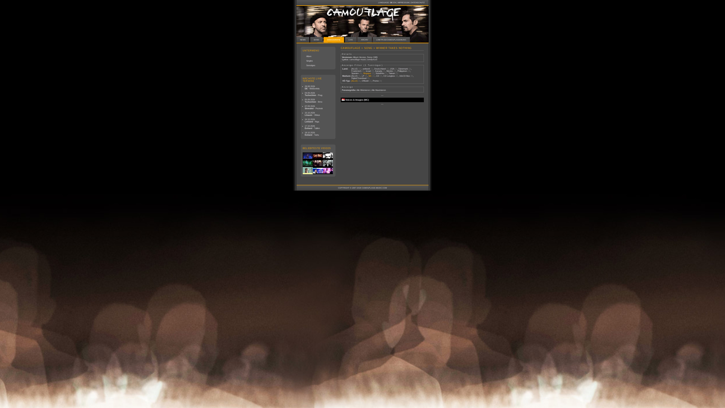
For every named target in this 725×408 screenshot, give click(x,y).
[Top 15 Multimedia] (318, 163)
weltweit (366, 69)
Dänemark (403, 69)
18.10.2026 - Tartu (312, 133)
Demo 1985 (372, 57)
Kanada (378, 71)
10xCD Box (404, 76)
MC (370, 76)
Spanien (355, 73)
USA (392, 69)
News (303, 40)
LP (363, 76)
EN (394, 3)
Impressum (403, 3)
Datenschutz (418, 3)
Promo (376, 81)
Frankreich (356, 71)
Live (351, 40)
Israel (368, 71)
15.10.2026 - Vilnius (312, 114)
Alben (308, 56)
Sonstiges (310, 65)
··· (382, 95)
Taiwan (392, 73)
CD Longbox (389, 76)
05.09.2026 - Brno (313, 100)
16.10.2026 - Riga (312, 120)
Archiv (364, 40)
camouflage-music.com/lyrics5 (363, 59)
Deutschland (380, 69)
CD (377, 76)
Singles (309, 61)
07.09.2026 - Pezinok (314, 107)
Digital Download (358, 78)
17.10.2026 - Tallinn (312, 127)
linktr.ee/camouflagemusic (391, 40)
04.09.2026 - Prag (313, 94)
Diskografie (333, 40)
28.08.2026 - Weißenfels (312, 87)
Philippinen (402, 71)
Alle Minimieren (363, 90)
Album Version (359, 57)
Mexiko (389, 71)
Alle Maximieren (379, 90)
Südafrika (380, 73)
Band (316, 40)
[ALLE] (354, 69)
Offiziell (365, 81)
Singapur (367, 73)
